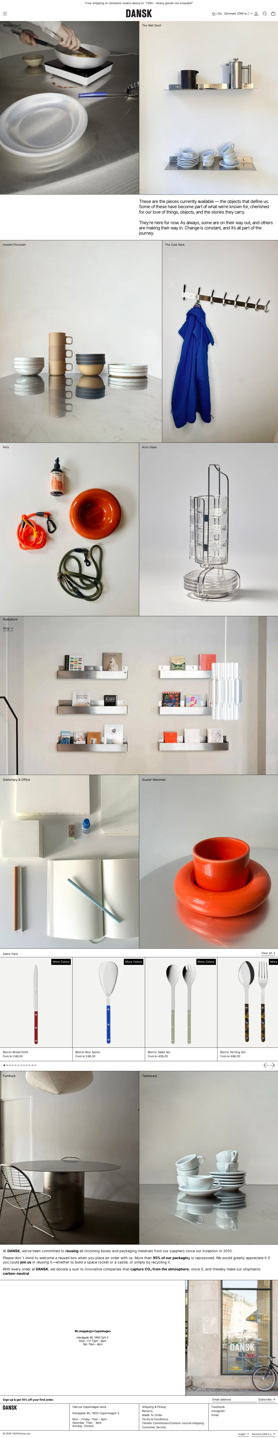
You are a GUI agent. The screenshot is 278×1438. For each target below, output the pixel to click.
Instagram (218, 1411)
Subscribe (265, 1399)
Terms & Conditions (155, 1419)
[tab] (4, 1065)
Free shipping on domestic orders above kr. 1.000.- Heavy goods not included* (139, 3)
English (242, 1434)
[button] (265, 14)
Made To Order (152, 1415)
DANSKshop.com (21, 1433)
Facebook (218, 1407)
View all (266, 953)
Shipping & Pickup (154, 1407)
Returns (147, 1411)
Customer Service (154, 1427)
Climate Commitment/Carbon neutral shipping (173, 1423)
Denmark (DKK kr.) (237, 13)
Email (215, 1415)
